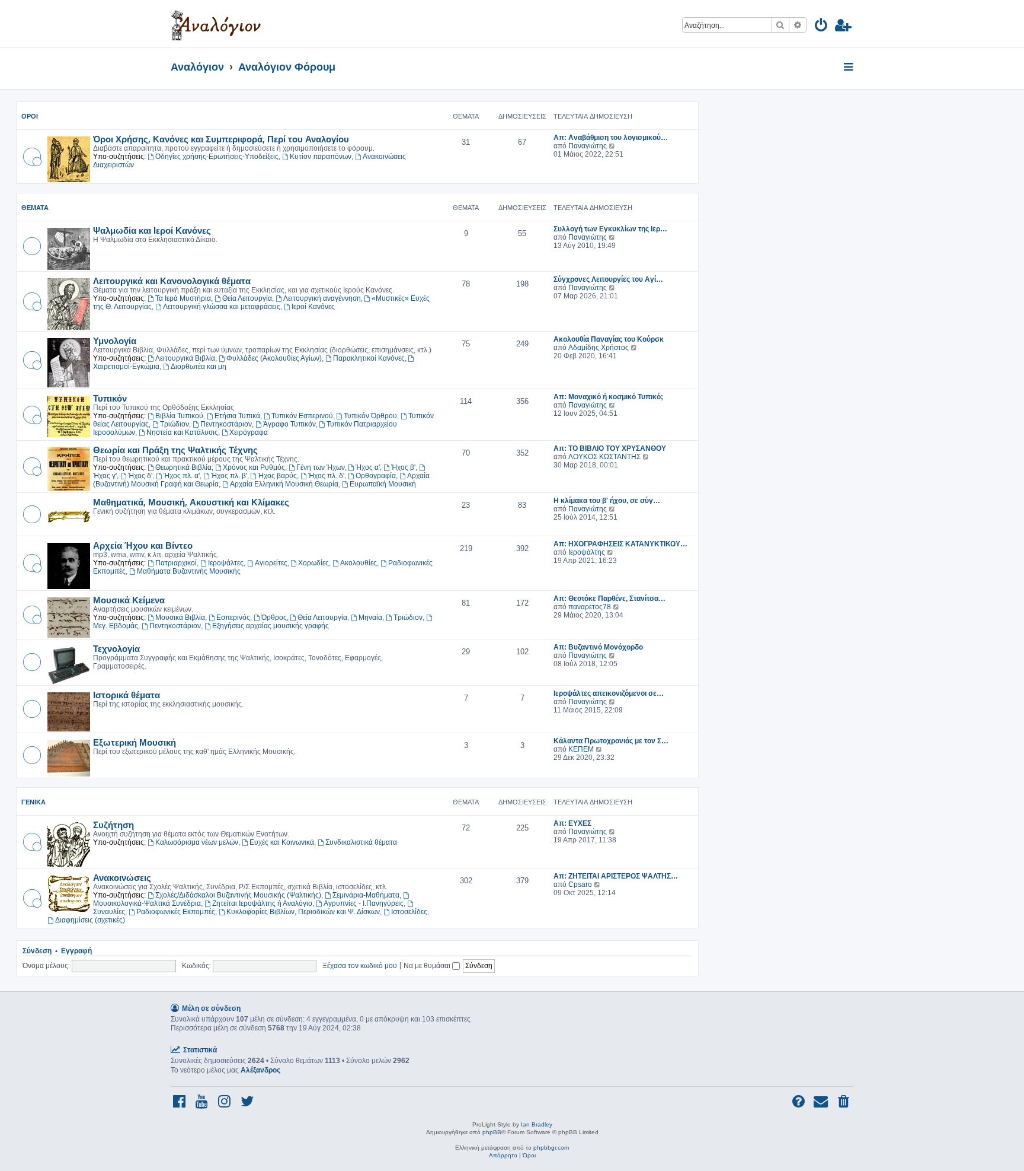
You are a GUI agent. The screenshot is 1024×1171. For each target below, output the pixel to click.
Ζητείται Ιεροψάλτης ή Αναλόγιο (262, 903)
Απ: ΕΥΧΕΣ (572, 823)
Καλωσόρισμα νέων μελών (196, 842)
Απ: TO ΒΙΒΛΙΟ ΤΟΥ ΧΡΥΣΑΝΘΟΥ (609, 448)
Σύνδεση (37, 950)
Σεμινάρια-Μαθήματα (365, 895)
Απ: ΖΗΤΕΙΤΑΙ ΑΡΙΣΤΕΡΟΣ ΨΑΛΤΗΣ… (615, 876)
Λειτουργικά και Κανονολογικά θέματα (172, 280)
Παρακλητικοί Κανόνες (369, 358)
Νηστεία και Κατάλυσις (182, 432)
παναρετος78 (589, 607)
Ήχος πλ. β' (229, 476)
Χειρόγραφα (248, 432)
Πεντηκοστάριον (226, 424)
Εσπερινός (233, 617)
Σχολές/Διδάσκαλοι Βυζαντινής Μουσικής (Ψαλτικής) (238, 895)
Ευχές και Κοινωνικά (281, 842)
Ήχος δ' (140, 476)
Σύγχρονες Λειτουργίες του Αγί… (608, 279)
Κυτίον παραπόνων (320, 156)
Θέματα (35, 207)
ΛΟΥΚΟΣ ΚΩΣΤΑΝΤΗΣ (604, 457)
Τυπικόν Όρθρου (370, 416)
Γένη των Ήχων (320, 467)
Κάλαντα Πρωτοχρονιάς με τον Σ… (610, 741)
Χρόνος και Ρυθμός (254, 467)
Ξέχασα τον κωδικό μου (359, 965)
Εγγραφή (76, 950)
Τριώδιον (174, 424)
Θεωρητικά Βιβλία (183, 467)
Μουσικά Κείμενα (129, 599)
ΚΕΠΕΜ (581, 749)
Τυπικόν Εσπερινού (302, 416)
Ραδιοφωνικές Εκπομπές (175, 912)
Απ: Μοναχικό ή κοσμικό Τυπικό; (608, 397)
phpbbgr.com (551, 1147)
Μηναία (370, 617)
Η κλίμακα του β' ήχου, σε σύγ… (606, 501)
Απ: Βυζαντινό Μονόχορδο (598, 647)
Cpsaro (580, 884)
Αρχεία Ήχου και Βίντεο (143, 545)
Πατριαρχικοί (176, 563)
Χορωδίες (313, 563)
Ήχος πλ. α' (182, 476)
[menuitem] (821, 27)
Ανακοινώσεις (122, 877)
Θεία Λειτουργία (247, 298)
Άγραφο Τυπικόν (289, 424)
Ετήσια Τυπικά (237, 416)
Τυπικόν (110, 398)
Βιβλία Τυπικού (179, 416)
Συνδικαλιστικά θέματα (361, 842)
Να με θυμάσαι (428, 965)
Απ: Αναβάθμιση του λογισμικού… (610, 137)
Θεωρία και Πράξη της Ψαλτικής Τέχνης (175, 449)
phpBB (491, 1132)
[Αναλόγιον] (216, 24)
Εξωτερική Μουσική (134, 742)
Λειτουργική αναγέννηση (322, 298)
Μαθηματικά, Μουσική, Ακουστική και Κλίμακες (191, 502)
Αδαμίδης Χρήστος (598, 347)
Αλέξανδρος (260, 1070)
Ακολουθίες (358, 563)
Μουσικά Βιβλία (180, 617)
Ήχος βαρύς (277, 476)
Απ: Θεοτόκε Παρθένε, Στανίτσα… (609, 598)
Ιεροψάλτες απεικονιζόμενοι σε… (608, 693)
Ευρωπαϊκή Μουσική (383, 484)
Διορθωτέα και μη (198, 366)
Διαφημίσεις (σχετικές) (90, 920)
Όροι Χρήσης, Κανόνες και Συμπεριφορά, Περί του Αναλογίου (221, 138)
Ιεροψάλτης (586, 552)
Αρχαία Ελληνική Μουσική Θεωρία (284, 484)
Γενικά (33, 802)
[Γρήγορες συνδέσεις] (849, 67)
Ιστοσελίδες (409, 912)
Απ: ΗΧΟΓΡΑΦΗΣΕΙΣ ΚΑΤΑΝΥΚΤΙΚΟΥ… (620, 544)
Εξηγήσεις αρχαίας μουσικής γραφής (270, 626)
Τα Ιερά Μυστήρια (183, 298)
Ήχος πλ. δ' (326, 476)
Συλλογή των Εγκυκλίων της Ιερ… (610, 229)
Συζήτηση (113, 824)
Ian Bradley (536, 1124)
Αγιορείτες (271, 563)
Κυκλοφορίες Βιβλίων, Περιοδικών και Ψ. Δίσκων (303, 912)
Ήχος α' (368, 467)
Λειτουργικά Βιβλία (185, 358)
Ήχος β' (403, 467)
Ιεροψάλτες (226, 563)
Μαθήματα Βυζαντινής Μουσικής (189, 571)
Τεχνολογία (116, 648)
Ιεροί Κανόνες (313, 307)
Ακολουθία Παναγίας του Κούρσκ (608, 339)
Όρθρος (274, 617)
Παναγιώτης (587, 146)
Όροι (29, 116)
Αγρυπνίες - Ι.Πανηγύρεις (364, 903)
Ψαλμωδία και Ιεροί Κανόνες (152, 230)
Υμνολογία (114, 340)
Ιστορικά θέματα (126, 694)
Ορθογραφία (376, 476)
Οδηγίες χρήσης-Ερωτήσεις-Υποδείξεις (217, 156)
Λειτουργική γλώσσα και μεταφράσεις (221, 307)
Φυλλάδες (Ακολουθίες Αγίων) (274, 358)
